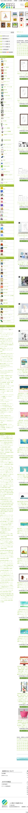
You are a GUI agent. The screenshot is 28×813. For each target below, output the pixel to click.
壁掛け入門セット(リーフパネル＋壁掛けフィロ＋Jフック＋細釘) (6, 350)
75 (18, 45)
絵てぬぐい (6, 84)
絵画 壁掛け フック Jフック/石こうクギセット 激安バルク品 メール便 (6, 391)
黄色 (4, 188)
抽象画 (5, 73)
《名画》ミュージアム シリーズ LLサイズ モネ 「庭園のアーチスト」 (6, 329)
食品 (4, 160)
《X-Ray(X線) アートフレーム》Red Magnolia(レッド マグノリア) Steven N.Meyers (6, 405)
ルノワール (5, 283)
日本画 (5, 76)
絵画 (4, 58)
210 (19, 52)
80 (25, 45)
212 (23, 52)
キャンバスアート (7, 98)
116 (23, 47)
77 (21, 45)
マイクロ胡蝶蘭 (7, 131)
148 (23, 48)
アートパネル (6, 117)
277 (25, 55)
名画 (4, 64)
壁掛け (4, 102)
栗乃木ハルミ (6, 260)
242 (19, 53)
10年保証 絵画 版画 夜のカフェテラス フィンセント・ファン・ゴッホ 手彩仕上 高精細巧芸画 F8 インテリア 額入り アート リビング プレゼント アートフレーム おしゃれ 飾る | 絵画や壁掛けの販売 (7, 543)
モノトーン (5, 212)
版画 (4, 169)
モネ (4, 263)
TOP (18, 32)
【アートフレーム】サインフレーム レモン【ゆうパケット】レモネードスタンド (6, 335)
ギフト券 (5, 182)
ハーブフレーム (7, 107)
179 (21, 50)
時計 (4, 114)
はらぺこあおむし (7, 320)
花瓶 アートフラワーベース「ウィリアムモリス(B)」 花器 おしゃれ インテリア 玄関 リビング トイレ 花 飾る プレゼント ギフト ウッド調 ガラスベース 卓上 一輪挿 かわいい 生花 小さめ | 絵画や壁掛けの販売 (6, 471)
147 (21, 48)
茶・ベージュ (6, 209)
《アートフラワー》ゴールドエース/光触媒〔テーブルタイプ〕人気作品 (6, 396)
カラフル (5, 216)
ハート (4, 241)
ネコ (4, 255)
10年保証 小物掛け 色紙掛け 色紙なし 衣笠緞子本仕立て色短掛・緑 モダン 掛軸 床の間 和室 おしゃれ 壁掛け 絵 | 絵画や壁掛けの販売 (6, 492)
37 (27, 44)
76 (20, 45)
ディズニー (5, 311)
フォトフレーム (7, 147)
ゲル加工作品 (6, 95)
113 (17, 47)
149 (25, 48)
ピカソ (4, 269)
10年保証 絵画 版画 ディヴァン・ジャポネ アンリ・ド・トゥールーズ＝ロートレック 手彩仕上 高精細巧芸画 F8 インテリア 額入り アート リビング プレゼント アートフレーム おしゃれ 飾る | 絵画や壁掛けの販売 (6, 575)
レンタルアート (6, 163)
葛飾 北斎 (5, 303)
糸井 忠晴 (5, 289)
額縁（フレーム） (7, 150)
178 (19, 50)
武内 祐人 (5, 292)
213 (25, 52)
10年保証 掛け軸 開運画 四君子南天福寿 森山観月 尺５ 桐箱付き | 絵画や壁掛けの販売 (6, 457)
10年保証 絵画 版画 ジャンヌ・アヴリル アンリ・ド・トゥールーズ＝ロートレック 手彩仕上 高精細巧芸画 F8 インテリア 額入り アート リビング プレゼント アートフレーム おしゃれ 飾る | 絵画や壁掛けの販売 (6, 587)
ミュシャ (5, 279)
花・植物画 (6, 67)
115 (21, 47)
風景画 (5, 61)
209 (17, 52)
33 (21, 44)
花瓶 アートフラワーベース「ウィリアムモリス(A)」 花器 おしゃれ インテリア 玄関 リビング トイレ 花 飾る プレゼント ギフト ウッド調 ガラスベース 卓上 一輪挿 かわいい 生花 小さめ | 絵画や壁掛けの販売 (6, 482)
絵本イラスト (6, 81)
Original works (6, 166)
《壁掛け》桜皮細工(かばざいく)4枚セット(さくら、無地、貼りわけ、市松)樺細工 (6, 377)
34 (22, 44)
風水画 (5, 89)
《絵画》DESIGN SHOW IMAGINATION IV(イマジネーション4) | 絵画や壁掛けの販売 (6, 499)
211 (21, 52)
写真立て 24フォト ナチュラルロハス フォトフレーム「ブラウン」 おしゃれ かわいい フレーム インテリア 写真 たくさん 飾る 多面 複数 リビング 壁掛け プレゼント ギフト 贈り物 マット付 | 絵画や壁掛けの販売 (6, 520)
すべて (21, 32)
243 (21, 53)
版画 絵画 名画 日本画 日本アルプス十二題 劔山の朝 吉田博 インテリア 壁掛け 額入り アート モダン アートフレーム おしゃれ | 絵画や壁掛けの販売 (6, 444)
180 (23, 50)
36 (25, 44)
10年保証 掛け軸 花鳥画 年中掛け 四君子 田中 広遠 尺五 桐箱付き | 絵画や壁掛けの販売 (6, 505)
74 (17, 45)
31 (18, 44)
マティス (5, 275)
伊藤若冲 (5, 300)
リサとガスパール (7, 308)
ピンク (4, 202)
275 (21, 55)
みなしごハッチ (6, 317)
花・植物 (5, 124)
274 (19, 55)
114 (19, 47)
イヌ (4, 251)
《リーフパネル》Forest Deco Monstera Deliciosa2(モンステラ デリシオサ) (6, 372)
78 (22, 45)
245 (25, 53)
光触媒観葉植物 (7, 140)
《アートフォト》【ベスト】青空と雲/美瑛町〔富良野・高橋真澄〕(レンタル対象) (6, 382)
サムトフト (5, 266)
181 (25, 50)
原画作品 (5, 92)
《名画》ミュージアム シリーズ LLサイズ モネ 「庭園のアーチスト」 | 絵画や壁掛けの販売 (6, 463)
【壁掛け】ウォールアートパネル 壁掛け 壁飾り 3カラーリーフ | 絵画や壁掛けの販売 (6, 528)
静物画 (5, 70)
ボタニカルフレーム (8, 179)
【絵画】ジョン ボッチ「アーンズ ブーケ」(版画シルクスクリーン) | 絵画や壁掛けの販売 (6, 437)
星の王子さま (6, 171)
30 (17, 44)
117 (25, 47)
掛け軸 (4, 120)
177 (17, 50)
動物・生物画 (6, 78)
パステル (5, 219)
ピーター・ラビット (7, 314)
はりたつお (5, 286)
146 (19, 48)
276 (23, 55)
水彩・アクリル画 (7, 86)
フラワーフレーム (7, 111)
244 (23, 53)
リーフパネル (6, 104)
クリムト (5, 272)
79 (24, 45)
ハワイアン (5, 245)
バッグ (5, 153)
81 (27, 45)
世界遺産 (5, 247)
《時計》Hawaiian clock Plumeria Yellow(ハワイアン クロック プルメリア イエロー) (6, 417)
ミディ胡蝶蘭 (6, 128)
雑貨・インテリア (7, 144)
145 (17, 48)
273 (17, 55)
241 (17, 53)
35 (24, 44)
